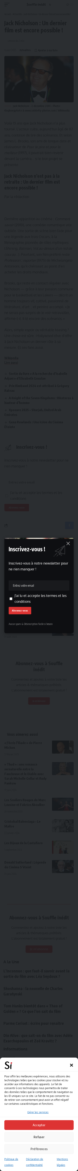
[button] (71, 1065)
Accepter (39, 1125)
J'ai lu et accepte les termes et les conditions (41, 598)
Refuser (39, 1137)
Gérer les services (38, 1112)
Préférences (39, 1149)
